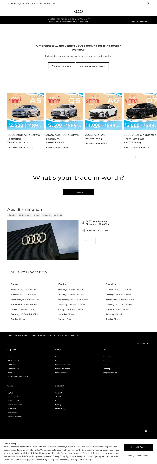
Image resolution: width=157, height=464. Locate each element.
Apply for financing (110, 372)
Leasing (106, 365)
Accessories (12, 409)
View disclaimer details (18, 147)
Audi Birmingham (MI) (18, 3)
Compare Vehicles (61, 372)
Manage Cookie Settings (139, 456)
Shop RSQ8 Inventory (139, 21)
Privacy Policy (60, 409)
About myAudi (13, 397)
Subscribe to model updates (18, 376)
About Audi (59, 397)
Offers (57, 357)
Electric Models (13, 369)
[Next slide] (140, 157)
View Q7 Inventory (132, 142)
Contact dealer (108, 357)
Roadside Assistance (15, 416)
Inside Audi (12, 372)
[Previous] (135, 157)
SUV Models (12, 365)
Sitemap (58, 405)
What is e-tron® (13, 361)
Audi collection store (15, 405)
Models (10, 357)
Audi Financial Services (16, 401)
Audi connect (12, 412)
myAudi (10, 393)
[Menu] (9, 11)
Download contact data (97, 230)
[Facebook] (146, 431)
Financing (106, 369)
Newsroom (59, 401)
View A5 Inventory (16, 142)
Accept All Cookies (139, 447)
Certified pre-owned (62, 369)
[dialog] (78, 451)
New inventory (60, 361)
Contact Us (59, 393)
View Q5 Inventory (55, 142)
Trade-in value (108, 361)
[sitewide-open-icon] (148, 3)
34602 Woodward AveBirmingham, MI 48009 (97, 222)
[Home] (78, 11)
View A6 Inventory (93, 138)
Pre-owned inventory (62, 365)
